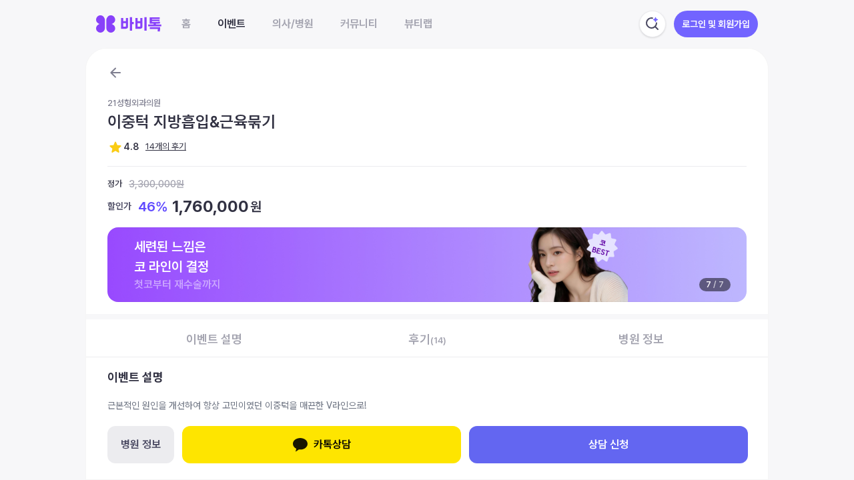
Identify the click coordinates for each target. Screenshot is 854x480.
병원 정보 (141, 444)
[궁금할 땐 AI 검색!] (652, 24)
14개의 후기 (165, 146)
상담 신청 (608, 444)
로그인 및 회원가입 (716, 24)
